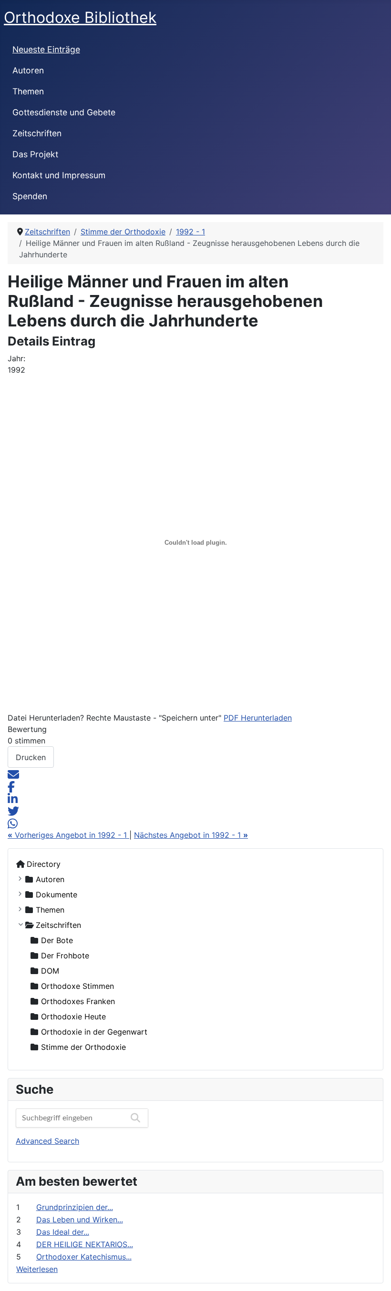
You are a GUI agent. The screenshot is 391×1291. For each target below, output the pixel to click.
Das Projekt (35, 154)
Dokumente (56, 894)
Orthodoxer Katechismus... (84, 1256)
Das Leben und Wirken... (79, 1219)
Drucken (31, 757)
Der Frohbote (65, 955)
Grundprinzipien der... (74, 1207)
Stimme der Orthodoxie (83, 1047)
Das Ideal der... (62, 1232)
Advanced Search (47, 1141)
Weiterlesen (37, 1269)
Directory (44, 864)
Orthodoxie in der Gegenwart (94, 1032)
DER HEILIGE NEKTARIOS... (84, 1244)
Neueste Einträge (46, 49)
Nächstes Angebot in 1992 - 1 (191, 835)
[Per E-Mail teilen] (13, 773)
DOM (50, 971)
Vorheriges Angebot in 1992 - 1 (68, 835)
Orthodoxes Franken (78, 1001)
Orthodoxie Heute (73, 1016)
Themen (28, 91)
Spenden (29, 196)
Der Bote (57, 940)
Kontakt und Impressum (58, 175)
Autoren (28, 70)
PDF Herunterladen (258, 717)
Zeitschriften (37, 133)
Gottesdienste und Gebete (63, 112)
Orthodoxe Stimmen (77, 986)
